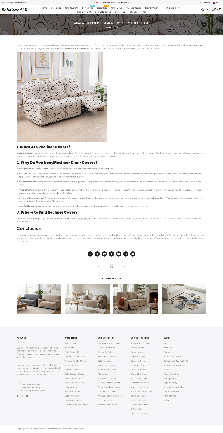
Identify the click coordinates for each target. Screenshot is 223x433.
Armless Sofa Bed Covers (76, 361)
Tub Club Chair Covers (75, 383)
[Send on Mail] (132, 254)
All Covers (69, 347)
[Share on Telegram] (118, 254)
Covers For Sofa (105, 352)
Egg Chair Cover (105, 400)
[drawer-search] (202, 9)
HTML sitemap (170, 396)
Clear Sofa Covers (139, 413)
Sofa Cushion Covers (74, 374)
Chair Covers (71, 387)
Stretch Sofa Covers (107, 378)
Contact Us (169, 352)
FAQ (165, 343)
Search (167, 369)
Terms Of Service (172, 391)
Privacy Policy (170, 378)
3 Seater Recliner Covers (109, 387)
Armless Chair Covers (107, 404)
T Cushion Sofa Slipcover (142, 391)
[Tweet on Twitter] (97, 254)
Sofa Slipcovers (105, 361)
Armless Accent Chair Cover (110, 396)
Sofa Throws (70, 343)
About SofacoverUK (172, 356)
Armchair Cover (72, 365)
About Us (168, 347)
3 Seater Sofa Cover (107, 369)
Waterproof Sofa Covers (109, 343)
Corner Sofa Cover (106, 347)
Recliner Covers (72, 369)
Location (206, 3)
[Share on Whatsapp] (125, 254)
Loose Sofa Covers (139, 369)
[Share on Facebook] (90, 254)
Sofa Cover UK (84, 218)
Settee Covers (137, 347)
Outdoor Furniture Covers (76, 404)
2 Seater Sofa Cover (140, 343)
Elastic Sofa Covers (106, 356)
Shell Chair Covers (139, 400)
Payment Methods (172, 374)
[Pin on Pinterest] (104, 254)
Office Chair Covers (107, 391)
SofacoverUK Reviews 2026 (176, 361)
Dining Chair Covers (140, 374)
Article (166, 400)
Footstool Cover (138, 365)
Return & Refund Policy (174, 387)
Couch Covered (138, 352)
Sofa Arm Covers (72, 391)
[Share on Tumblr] (111, 254)
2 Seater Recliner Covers (109, 383)
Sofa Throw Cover (73, 396)
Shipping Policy (170, 383)
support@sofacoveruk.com (16, 3)
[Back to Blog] (111, 266)
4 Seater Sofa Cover (140, 387)
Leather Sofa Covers (140, 383)
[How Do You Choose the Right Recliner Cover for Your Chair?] (124, 266)
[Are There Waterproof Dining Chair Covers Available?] (98, 266)
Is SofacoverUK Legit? (173, 365)
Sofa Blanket (136, 409)
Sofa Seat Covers (138, 361)
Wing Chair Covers (73, 378)
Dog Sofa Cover (138, 356)
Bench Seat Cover (73, 400)
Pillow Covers (104, 374)
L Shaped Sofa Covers (75, 356)
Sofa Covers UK (72, 352)
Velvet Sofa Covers (106, 365)
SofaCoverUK (79, 428)
